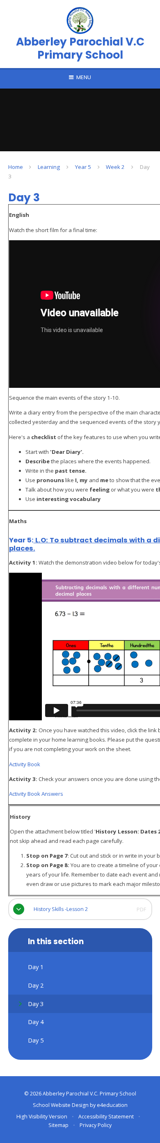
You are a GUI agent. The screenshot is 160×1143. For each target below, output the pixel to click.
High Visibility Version (41, 1116)
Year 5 (83, 167)
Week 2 (115, 167)
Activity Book (24, 764)
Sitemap (58, 1125)
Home (15, 167)
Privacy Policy (96, 1125)
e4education (112, 1105)
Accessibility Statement (106, 1116)
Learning (49, 167)
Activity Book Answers (36, 793)
